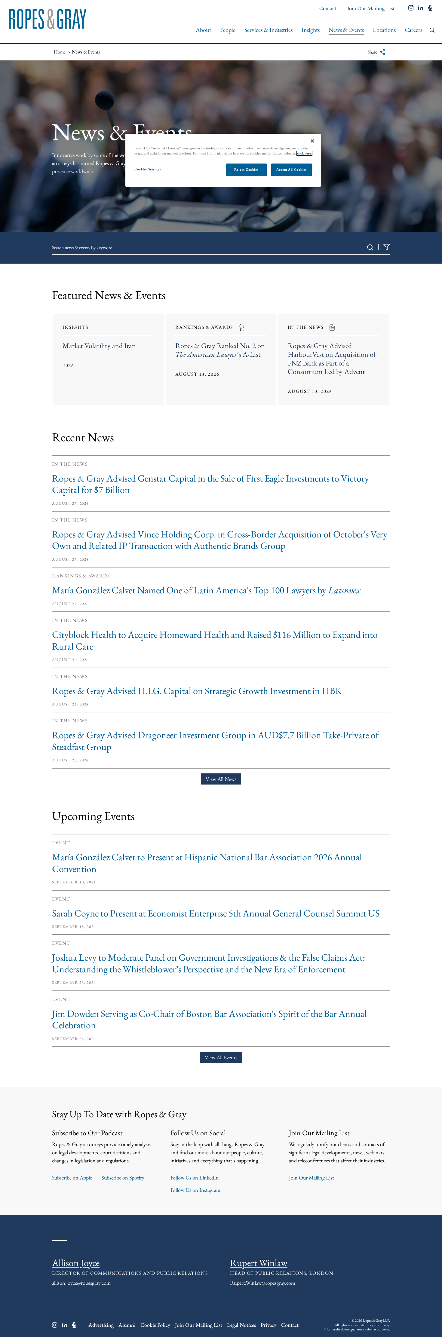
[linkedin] (421, 8)
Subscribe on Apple (72, 1177)
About (203, 30)
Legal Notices (241, 1324)
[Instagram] (55, 1325)
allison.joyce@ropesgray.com (81, 1282)
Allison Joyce (76, 1262)
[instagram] (411, 8)
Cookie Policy (155, 1324)
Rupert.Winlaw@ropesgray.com (262, 1282)
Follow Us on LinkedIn (194, 1177)
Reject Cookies (246, 169)
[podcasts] (430, 8)
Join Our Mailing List (370, 8)
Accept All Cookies (291, 169)
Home (60, 52)
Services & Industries (268, 30)
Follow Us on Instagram (195, 1189)
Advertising (101, 1324)
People (227, 30)
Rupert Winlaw (258, 1262)
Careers (413, 30)
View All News (221, 779)
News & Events (346, 30)
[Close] (312, 141)
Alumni (127, 1324)
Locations (384, 30)
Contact (327, 8)
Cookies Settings (147, 169)
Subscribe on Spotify (123, 1177)
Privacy (268, 1324)
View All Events (221, 1057)
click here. (304, 153)
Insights (311, 30)
